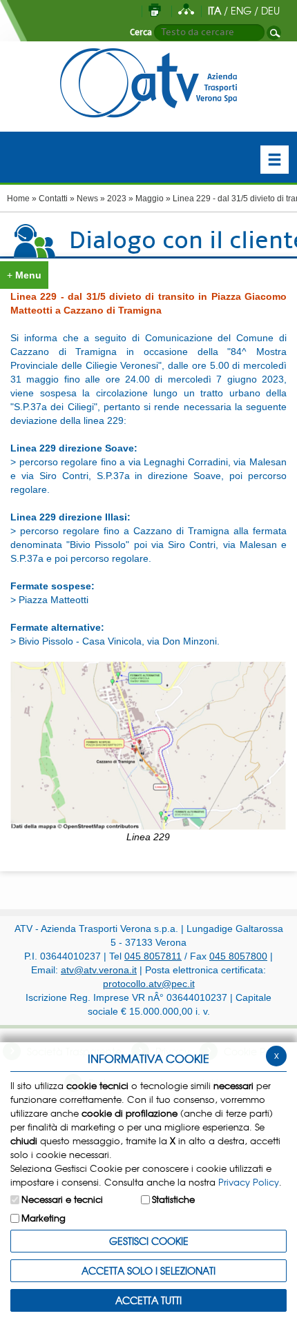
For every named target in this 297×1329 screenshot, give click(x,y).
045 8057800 (238, 956)
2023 (116, 198)
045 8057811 (153, 956)
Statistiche (173, 1199)
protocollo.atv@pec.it (149, 983)
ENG (241, 10)
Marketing (43, 1217)
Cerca (141, 32)
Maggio (149, 198)
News (87, 198)
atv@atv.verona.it (99, 969)
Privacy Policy (248, 1181)
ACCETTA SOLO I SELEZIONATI (148, 1270)
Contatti (53, 198)
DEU (270, 10)
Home (18, 198)
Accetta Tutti (148, 1300)
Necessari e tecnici (62, 1199)
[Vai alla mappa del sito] (186, 10)
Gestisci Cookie (149, 1241)
